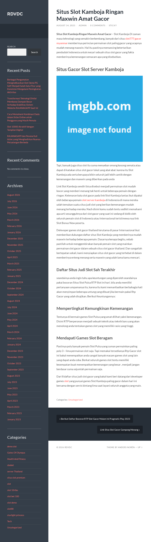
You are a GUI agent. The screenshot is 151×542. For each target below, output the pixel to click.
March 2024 (13, 332)
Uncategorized (14, 527)
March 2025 (13, 263)
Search (11, 46)
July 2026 (12, 201)
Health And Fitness (16, 459)
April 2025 (12, 257)
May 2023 (12, 394)
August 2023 (13, 375)
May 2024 (12, 319)
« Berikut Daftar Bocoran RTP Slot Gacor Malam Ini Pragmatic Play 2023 (94, 418)
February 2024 (14, 338)
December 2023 (15, 351)
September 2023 (15, 369)
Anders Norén (126, 447)
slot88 (10, 508)
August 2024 (13, 301)
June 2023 (12, 388)
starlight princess (15, 515)
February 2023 (14, 413)
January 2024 (14, 344)
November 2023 (15, 357)
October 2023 (14, 363)
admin (83, 25)
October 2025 (14, 251)
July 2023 (12, 382)
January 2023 (14, 419)
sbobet (10, 465)
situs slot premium (16, 477)
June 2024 (12, 313)
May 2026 (12, 213)
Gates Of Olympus (16, 452)
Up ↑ (140, 447)
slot (9, 483)
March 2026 (13, 220)
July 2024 (12, 307)
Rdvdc (15, 13)
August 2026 (13, 195)
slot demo (12, 502)
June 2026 (12, 207)
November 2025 (15, 245)
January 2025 (14, 276)
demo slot (12, 446)
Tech (9, 521)
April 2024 (12, 326)
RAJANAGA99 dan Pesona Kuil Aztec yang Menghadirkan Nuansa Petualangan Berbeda (23, 139)
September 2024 (15, 294)
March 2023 (13, 407)
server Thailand (14, 471)
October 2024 (14, 288)
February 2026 (14, 226)
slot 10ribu (12, 490)
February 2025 (14, 269)
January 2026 (14, 232)
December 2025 (15, 238)
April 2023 (12, 400)
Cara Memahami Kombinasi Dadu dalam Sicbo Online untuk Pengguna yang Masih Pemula (23, 117)
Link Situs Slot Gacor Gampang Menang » (120, 429)
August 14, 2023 (65, 25)
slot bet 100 (13, 496)
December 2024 (15, 282)
